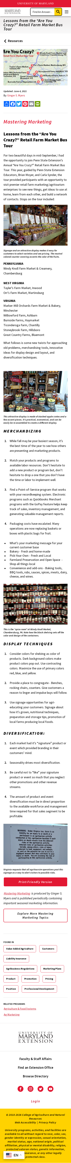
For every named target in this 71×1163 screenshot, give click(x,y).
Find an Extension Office (35, 1067)
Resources (13, 42)
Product (11, 978)
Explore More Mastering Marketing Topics (35, 915)
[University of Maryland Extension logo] (12, 12)
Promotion (30, 978)
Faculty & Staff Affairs (35, 1059)
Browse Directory (35, 1076)
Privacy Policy (47, 1122)
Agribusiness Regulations (20, 968)
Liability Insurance (16, 958)
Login (35, 1101)
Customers (48, 948)
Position (11, 988)
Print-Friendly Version (35, 882)
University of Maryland (35, 3)
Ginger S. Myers (16, 95)
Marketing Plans (52, 968)
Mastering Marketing (17, 893)
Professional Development (39, 988)
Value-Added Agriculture (19, 948)
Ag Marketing (12, 1014)
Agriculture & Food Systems (20, 1008)
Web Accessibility (25, 1122)
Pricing (49, 978)
